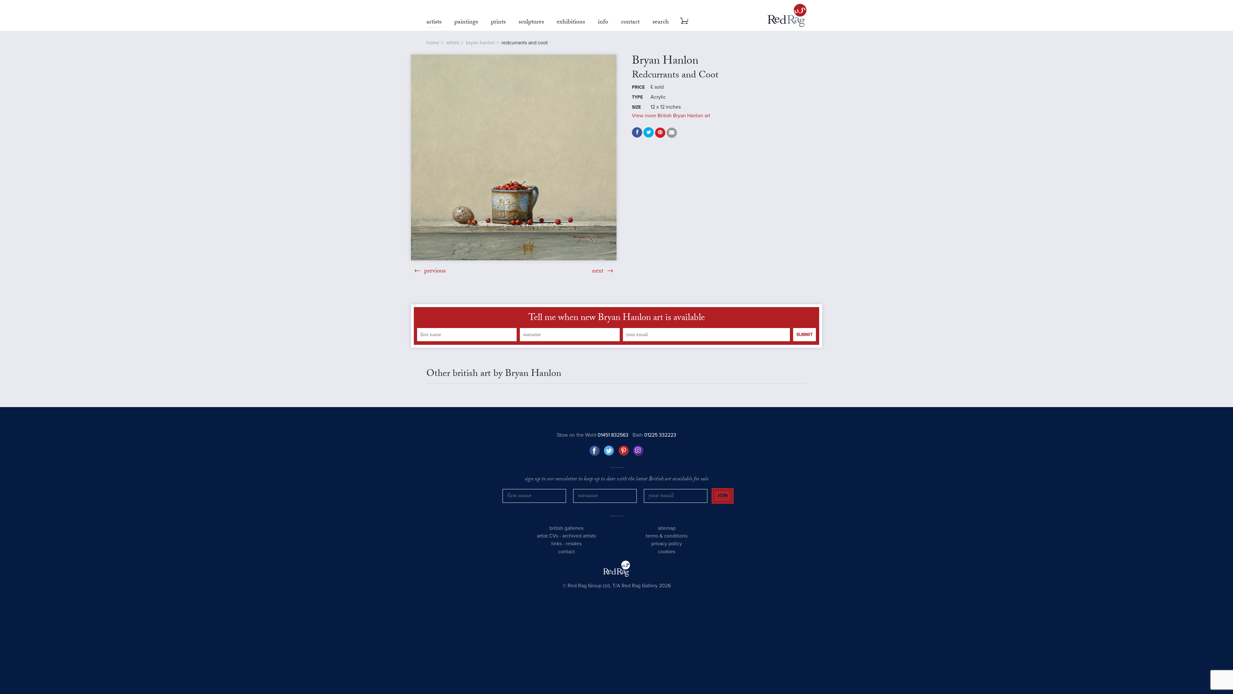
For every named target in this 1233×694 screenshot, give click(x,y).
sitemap (667, 528)
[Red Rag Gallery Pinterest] (624, 451)
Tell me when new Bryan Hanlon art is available (617, 319)
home (432, 43)
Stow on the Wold (592, 435)
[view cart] (684, 21)
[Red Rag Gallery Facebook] (595, 451)
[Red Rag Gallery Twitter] (609, 451)
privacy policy (666, 543)
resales (574, 543)
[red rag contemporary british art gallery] (787, 15)
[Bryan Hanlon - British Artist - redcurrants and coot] (513, 157)
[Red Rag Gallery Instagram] (638, 451)
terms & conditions (666, 536)
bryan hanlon (480, 43)
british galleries (566, 528)
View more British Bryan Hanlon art (671, 115)
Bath (654, 435)
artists (452, 43)
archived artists (579, 536)
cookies (666, 551)
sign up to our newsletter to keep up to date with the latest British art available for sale (616, 480)
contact (566, 551)
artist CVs (547, 536)
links (556, 543)
